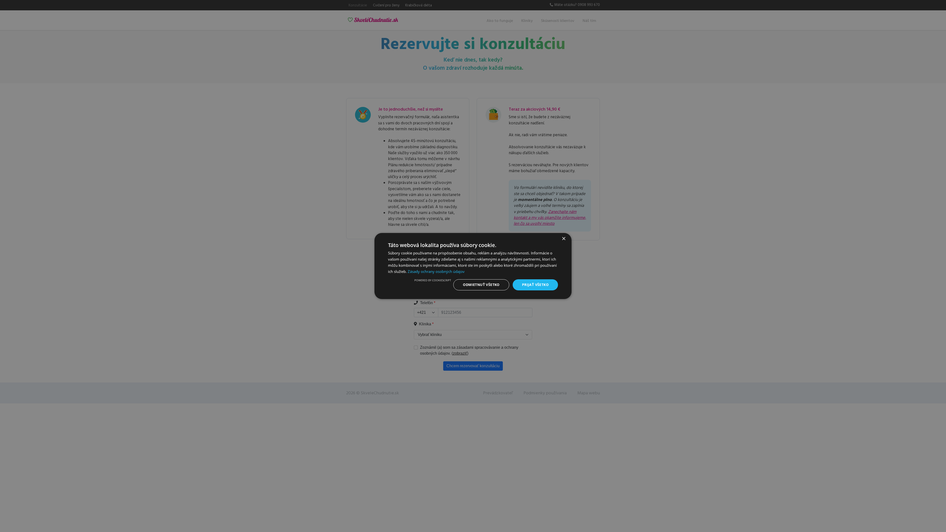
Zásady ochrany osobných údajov (436, 271)
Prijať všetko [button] (535, 284)
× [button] (563, 239)
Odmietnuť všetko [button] (481, 284)
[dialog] (473, 266)
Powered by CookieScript (432, 280)
